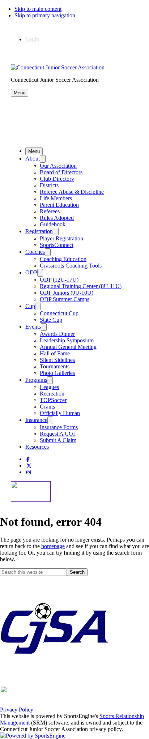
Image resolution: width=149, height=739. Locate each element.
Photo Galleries (57, 373)
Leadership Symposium (67, 340)
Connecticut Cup (59, 313)
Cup (30, 306)
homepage (53, 546)
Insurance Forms (59, 427)
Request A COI (57, 434)
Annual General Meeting (68, 347)
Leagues (49, 387)
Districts (49, 185)
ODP (31, 272)
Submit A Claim (58, 440)
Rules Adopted (57, 218)
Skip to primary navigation (44, 15)
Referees (50, 211)
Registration (39, 231)
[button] (19, 93)
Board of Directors (61, 172)
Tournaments (54, 366)
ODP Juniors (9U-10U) (66, 293)
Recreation (52, 393)
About (32, 158)
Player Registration (61, 238)
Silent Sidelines (57, 360)
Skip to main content (37, 9)
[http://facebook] (28, 459)
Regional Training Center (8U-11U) (81, 286)
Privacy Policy (16, 709)
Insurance (36, 420)
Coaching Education (63, 259)
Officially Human (60, 413)
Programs (36, 380)
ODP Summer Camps (64, 299)
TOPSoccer (53, 400)
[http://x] (28, 466)
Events (33, 327)
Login (32, 39)
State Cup (51, 320)
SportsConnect (56, 245)
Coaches (35, 252)
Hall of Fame (55, 353)
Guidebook (52, 224)
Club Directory (57, 179)
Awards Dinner (57, 334)
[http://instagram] (28, 472)
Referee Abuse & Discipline (72, 192)
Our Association (58, 166)
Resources (37, 447)
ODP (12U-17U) (59, 280)
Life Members (56, 198)
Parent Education (59, 205)
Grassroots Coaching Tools (71, 265)
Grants (47, 406)
